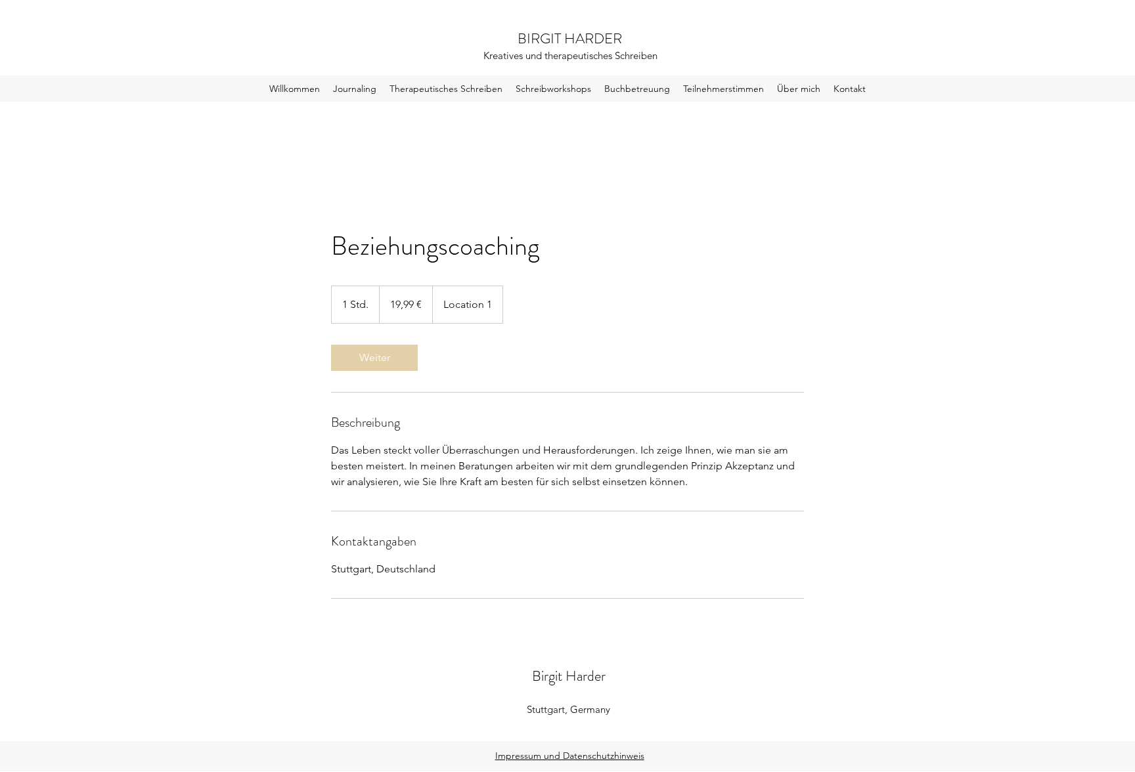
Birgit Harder (569, 676)
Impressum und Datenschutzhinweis (569, 755)
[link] (374, 358)
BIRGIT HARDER (570, 38)
